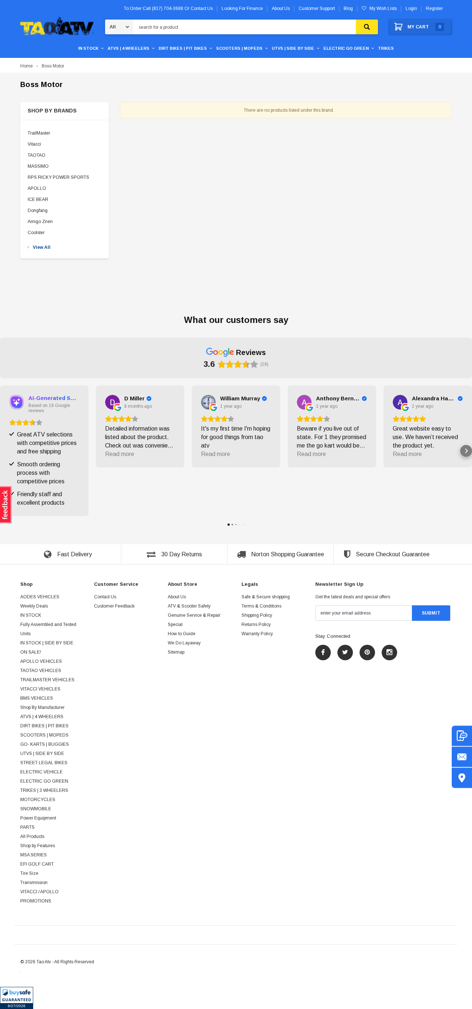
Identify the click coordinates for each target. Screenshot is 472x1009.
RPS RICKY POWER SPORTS (58, 177)
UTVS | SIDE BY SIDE (293, 48)
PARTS (27, 827)
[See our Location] (462, 778)
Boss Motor (53, 66)
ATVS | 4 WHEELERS (128, 48)
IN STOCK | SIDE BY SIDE (46, 643)
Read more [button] (119, 454)
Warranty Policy (257, 633)
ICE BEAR (38, 199)
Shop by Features (37, 845)
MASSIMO (38, 166)
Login (411, 8)
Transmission (34, 882)
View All (42, 247)
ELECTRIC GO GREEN (346, 48)
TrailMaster (39, 133)
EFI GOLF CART (37, 864)
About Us (177, 596)
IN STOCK (88, 48)
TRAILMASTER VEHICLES (47, 679)
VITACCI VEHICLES (40, 689)
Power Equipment (38, 818)
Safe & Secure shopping (266, 596)
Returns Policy (256, 624)
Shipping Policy (257, 615)
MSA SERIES (33, 854)
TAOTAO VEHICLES (40, 670)
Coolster (36, 232)
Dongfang (38, 210)
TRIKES (386, 48)
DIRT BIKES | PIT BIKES (183, 48)
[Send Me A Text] (462, 736)
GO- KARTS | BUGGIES (44, 744)
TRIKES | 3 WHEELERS (44, 790)
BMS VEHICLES (36, 698)
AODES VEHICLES (39, 596)
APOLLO (37, 188)
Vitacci (34, 144)
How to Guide (181, 633)
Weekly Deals (34, 606)
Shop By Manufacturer (42, 707)
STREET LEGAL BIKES (43, 762)
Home (26, 66)
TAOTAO (36, 155)
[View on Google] (112, 402)
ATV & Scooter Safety (189, 606)
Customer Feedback (114, 606)
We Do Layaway (184, 643)
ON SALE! (30, 652)
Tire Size (29, 873)
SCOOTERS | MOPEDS (239, 48)
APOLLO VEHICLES (41, 661)
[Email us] (462, 757)
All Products (32, 836)
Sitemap (176, 652)
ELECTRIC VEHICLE (41, 772)
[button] (16, 998)
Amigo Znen (40, 221)
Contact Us (105, 596)
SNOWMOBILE (35, 808)
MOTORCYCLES (37, 799)
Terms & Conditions (261, 606)
